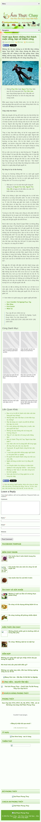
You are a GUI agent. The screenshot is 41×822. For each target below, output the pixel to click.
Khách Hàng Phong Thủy (16, 693)
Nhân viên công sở (28, 484)
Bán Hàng (10, 304)
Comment (4, 499)
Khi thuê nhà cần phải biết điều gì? (14, 664)
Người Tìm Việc (20, 187)
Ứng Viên (14, 89)
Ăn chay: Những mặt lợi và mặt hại (21, 642)
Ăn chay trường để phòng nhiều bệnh (23, 615)
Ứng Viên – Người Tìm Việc (16, 682)
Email (3, 525)
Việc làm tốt (19, 488)
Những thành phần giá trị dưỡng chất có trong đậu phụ (24, 631)
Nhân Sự (10, 308)
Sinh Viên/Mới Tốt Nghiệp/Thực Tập (19, 302)
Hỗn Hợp (20, 42)
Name (3, 518)
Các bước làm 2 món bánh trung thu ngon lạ (22, 556)
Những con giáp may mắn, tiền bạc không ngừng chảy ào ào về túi (19, 670)
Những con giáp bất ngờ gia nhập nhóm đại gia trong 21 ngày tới (19, 658)
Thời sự (27, 486)
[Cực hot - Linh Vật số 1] (20, 736)
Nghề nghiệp (18, 484)
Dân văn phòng (9, 484)
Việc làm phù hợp (10, 488)
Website (3, 532)
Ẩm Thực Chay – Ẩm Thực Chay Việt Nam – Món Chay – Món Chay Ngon (23, 816)
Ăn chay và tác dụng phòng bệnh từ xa (23, 604)
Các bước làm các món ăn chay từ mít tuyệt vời (23, 567)
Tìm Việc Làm (28, 91)
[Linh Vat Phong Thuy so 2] (20, 746)
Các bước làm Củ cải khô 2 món (20, 578)
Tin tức (32, 486)
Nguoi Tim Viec (27, 89)
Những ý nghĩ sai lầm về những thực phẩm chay (22, 594)
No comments (30, 42)
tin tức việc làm (28, 488)
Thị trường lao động (18, 486)
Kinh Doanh (11, 306)
